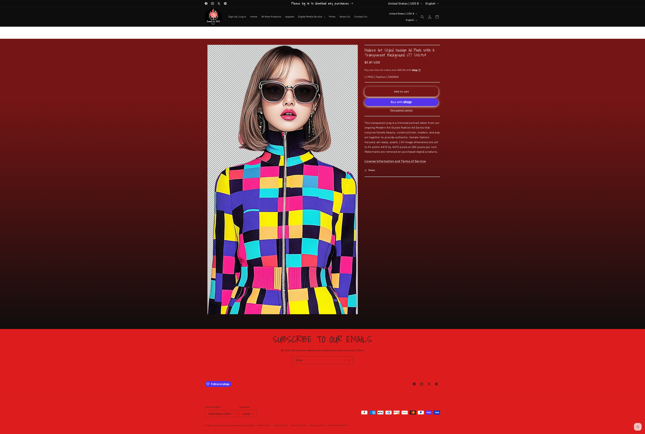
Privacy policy (281, 425)
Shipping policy (317, 425)
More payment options (401, 110)
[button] (311, 16)
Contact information (337, 425)
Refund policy (264, 425)
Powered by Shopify (244, 425)
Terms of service (298, 425)
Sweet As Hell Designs (224, 425)
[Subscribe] (349, 360)
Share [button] (371, 170)
